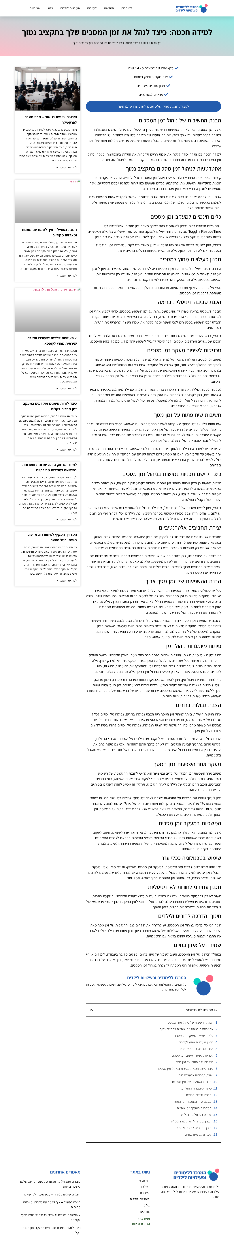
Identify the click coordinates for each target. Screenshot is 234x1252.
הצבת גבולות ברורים (198, 1095)
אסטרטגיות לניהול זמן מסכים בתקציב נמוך (186, 1029)
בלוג (50, 8)
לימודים (92, 8)
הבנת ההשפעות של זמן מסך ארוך (190, 1082)
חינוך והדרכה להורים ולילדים (193, 1128)
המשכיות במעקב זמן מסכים (194, 1108)
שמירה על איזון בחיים (198, 1134)
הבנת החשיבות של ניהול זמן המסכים (190, 1022)
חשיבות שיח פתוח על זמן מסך (194, 1062)
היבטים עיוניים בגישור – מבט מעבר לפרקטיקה (51, 1194)
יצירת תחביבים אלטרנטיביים (196, 1075)
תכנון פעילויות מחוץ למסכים (195, 1042)
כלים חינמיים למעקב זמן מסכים (193, 1036)
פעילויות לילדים (70, 8)
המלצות (109, 8)
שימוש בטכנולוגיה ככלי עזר (194, 1115)
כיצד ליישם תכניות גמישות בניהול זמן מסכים (185, 1068)
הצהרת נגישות (141, 1224)
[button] (91, 1010)
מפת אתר (144, 1219)
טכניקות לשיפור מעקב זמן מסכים (192, 1055)
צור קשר (35, 8)
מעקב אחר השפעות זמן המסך (192, 1101)
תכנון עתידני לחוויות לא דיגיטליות (190, 1121)
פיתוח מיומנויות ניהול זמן (196, 1088)
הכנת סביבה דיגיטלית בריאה (195, 1049)
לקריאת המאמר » (66, 167)
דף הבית (126, 8)
